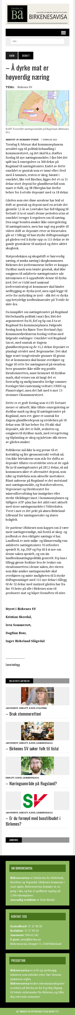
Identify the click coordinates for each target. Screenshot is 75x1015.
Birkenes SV (24, 87)
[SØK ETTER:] (37, 41)
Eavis (32, 708)
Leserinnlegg (44, 743)
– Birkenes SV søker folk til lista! (32, 748)
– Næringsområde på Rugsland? (31, 783)
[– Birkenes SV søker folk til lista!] (37, 738)
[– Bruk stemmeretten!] (37, 703)
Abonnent (12, 708)
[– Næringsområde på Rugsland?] (37, 773)
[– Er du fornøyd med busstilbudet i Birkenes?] (37, 807)
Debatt (23, 708)
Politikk (41, 708)
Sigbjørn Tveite (29, 139)
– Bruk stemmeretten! (23, 713)
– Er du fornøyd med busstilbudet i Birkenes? (33, 821)
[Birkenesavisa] (37, 14)
